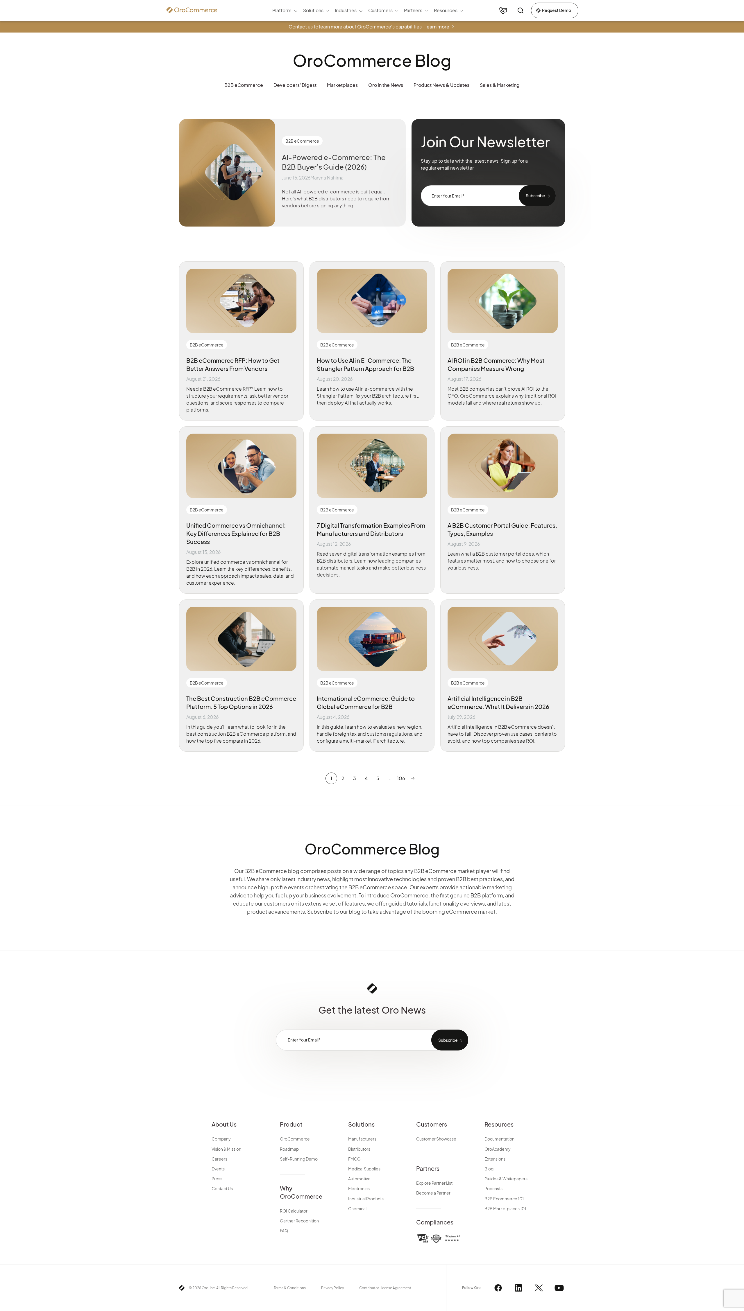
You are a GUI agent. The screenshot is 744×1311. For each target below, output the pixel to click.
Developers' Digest (294, 85)
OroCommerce (295, 1138)
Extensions (494, 1158)
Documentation (499, 1138)
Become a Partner (433, 1192)
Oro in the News (385, 85)
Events (218, 1168)
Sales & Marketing (500, 85)
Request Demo (556, 10)
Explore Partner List (434, 1183)
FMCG (354, 1158)
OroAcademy (497, 1149)
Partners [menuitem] (413, 10)
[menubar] (367, 10)
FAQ (284, 1230)
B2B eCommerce (243, 85)
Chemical (357, 1208)
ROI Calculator (293, 1210)
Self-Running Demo (299, 1158)
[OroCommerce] (191, 10)
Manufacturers (362, 1138)
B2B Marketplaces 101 (505, 1208)
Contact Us (222, 1188)
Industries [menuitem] (346, 10)
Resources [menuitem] (445, 10)
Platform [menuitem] (281, 10)
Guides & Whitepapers (505, 1178)
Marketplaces (342, 85)
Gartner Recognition (299, 1220)
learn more (437, 27)
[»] (413, 778)
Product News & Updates (441, 85)
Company (221, 1138)
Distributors (359, 1149)
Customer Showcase (436, 1138)
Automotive (359, 1178)
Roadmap (289, 1149)
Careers (219, 1158)
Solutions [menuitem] (313, 10)
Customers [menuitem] (380, 10)
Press (217, 1178)
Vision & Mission (226, 1149)
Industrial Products (366, 1198)
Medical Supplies (364, 1168)
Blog (488, 1168)
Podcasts (493, 1188)
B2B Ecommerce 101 (504, 1198)
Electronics (359, 1188)
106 (401, 778)
